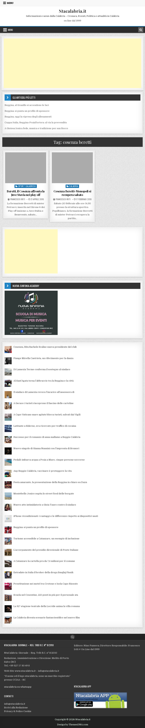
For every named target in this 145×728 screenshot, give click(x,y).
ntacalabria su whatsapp (17, 686)
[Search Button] (72, 637)
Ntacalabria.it (72, 11)
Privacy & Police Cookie (17, 711)
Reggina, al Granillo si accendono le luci (27, 105)
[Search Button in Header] (140, 29)
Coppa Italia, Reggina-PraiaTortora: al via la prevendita (36, 122)
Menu (10, 3)
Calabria (73, 186)
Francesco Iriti (17, 199)
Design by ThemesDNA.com (72, 724)
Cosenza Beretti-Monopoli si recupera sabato (72, 193)
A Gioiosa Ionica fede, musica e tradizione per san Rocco (36, 128)
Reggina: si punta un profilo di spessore (27, 111)
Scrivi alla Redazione (16, 707)
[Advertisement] (72, 63)
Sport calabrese (27, 186)
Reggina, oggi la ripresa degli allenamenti (28, 116)
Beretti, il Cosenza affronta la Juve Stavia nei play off (26, 193)
